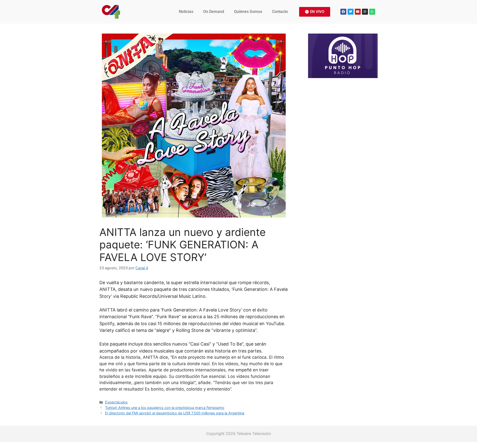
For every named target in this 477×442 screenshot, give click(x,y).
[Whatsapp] (372, 12)
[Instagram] (365, 12)
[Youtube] (358, 12)
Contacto (280, 11)
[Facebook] (343, 12)
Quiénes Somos (248, 11)
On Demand (213, 11)
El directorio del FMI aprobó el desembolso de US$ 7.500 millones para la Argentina (174, 413)
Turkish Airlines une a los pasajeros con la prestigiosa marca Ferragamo (164, 407)
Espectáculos (116, 402)
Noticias (186, 11)
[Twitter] (351, 12)
